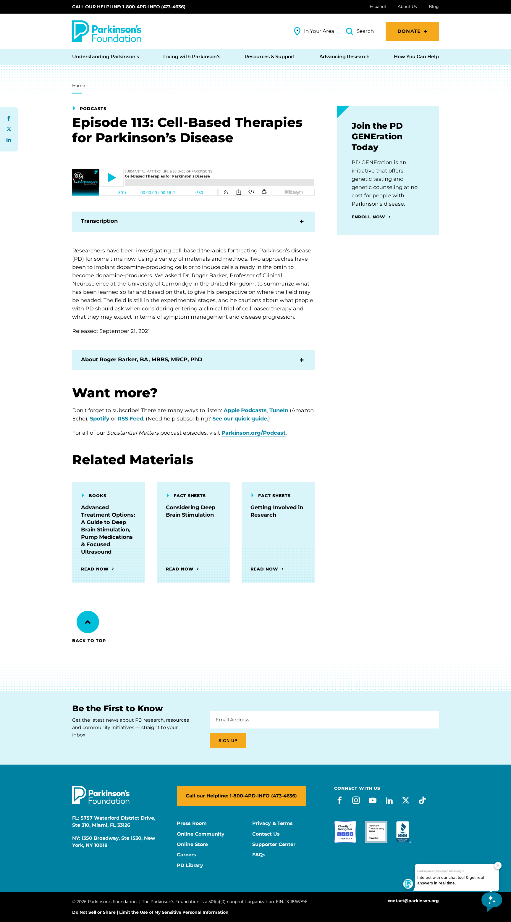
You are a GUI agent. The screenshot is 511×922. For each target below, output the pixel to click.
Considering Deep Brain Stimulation (190, 511)
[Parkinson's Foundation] (106, 31)
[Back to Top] (88, 622)
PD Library (190, 865)
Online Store (192, 844)
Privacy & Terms (272, 823)
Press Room (192, 823)
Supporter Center (273, 844)
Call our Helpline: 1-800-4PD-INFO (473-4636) (128, 6)
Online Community (200, 834)
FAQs (259, 854)
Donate (409, 31)
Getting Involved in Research (276, 511)
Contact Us (266, 834)
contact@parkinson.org (413, 901)
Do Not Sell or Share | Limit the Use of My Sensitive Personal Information (150, 912)
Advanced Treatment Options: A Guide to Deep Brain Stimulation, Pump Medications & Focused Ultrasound (108, 529)
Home (78, 85)
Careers (186, 854)
